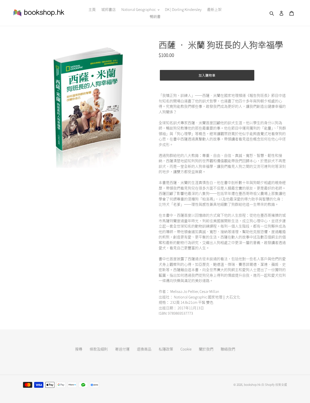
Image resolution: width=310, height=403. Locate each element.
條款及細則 (99, 349)
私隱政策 (166, 349)
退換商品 (144, 349)
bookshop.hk (252, 384)
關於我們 (206, 349)
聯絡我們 (228, 349)
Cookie (186, 349)
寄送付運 (122, 349)
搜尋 (78, 349)
